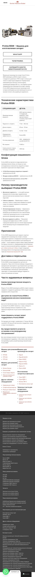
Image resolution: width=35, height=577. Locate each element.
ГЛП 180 (5, 355)
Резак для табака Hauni (9, 390)
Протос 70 (21, 366)
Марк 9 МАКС (22, 359)
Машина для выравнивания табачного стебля (9, 393)
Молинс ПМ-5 (23, 381)
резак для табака (13, 248)
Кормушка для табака (9, 385)
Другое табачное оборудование (7, 381)
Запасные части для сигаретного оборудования (25, 389)
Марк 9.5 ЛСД (22, 361)
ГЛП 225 (5, 359)
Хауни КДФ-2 (22, 379)
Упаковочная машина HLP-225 (15, 252)
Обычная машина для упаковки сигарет (9, 375)
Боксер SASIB (6, 370)
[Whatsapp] (6, 572)
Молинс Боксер (7, 368)
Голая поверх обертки (9, 373)
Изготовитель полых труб (26, 384)
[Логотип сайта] (18, 2)
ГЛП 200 (5, 357)
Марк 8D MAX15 (23, 357)
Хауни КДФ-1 (22, 377)
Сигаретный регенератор (9, 387)
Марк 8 (21, 355)
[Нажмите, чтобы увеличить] (6, 40)
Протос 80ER (22, 368)
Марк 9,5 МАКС (23, 364)
